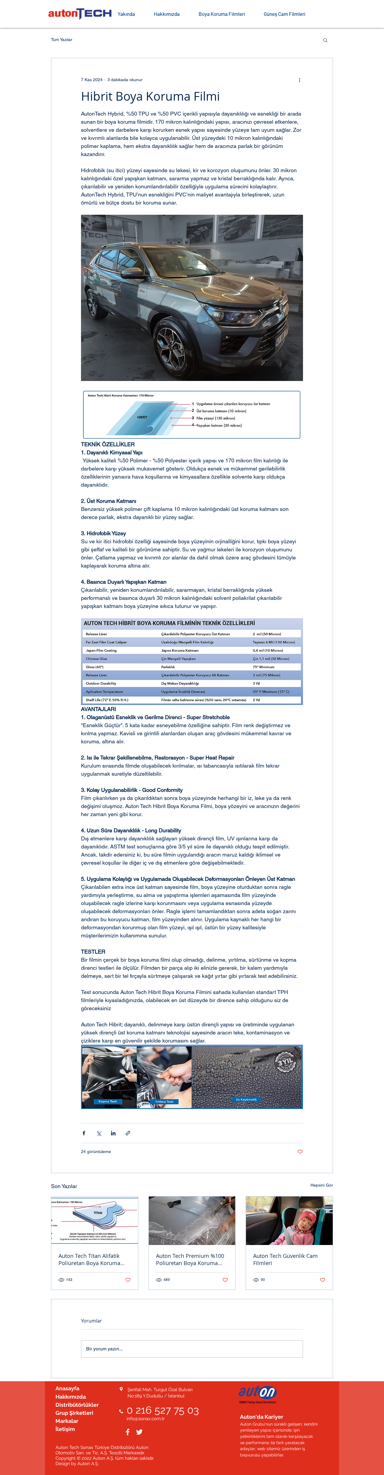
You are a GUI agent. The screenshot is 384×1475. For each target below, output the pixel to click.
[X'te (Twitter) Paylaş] (98, 1133)
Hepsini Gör (321, 1185)
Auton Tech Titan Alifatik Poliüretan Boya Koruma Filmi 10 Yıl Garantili (89, 1259)
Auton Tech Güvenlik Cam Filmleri (285, 1259)
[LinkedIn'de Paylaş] (113, 1133)
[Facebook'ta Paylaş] (84, 1133)
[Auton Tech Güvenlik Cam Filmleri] (289, 1220)
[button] (226, 13)
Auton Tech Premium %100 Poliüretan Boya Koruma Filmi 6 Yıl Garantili (190, 1259)
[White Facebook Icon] (127, 1432)
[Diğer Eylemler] (299, 79)
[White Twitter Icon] (139, 1432)
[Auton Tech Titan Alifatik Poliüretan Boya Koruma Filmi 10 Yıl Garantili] (94, 1220)
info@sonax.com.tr (146, 1418)
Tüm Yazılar (61, 39)
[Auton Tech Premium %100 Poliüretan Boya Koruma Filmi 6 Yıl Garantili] (192, 1220)
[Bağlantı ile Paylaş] (128, 1133)
